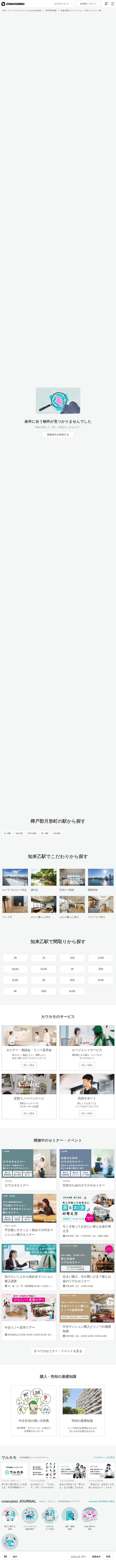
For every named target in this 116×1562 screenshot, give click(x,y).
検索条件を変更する (58, 434)
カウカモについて (61, 4)
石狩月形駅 (32, 833)
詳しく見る (29, 1065)
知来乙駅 (19, 833)
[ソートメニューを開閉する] (5, 1557)
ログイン (88, 4)
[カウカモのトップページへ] (13, 4)
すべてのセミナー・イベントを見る (58, 1351)
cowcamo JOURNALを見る (101, 1501)
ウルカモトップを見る (103, 1457)
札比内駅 (56, 833)
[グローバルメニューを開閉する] (112, 4)
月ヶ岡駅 (7, 833)
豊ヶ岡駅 (44, 833)
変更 (108, 1556)
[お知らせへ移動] (106, 4)
